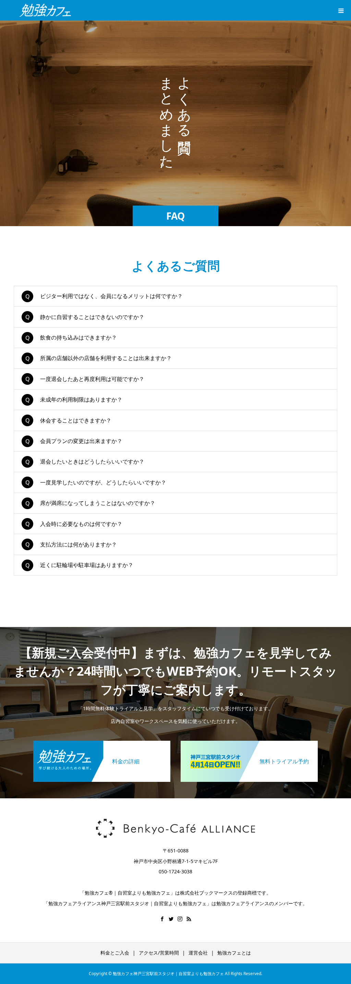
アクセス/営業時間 (159, 952)
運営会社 (198, 952)
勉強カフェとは (234, 952)
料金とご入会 (114, 952)
